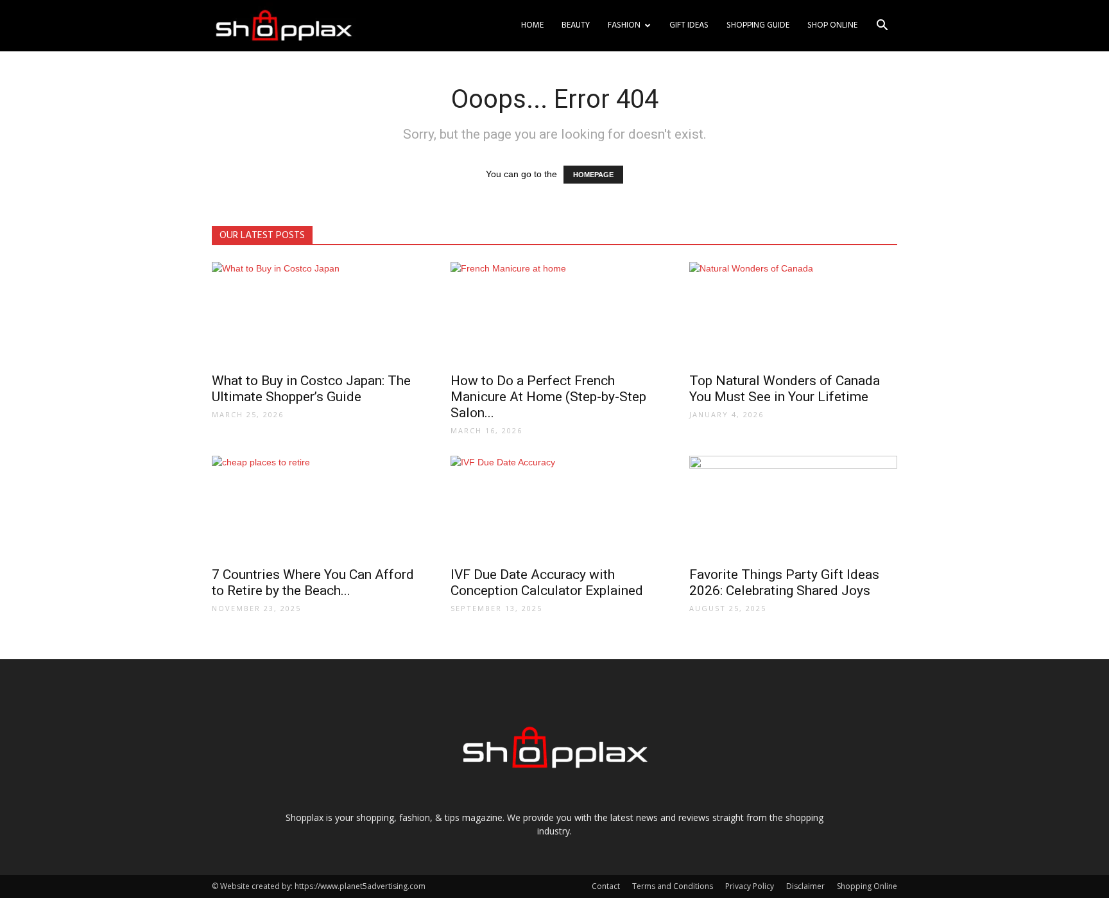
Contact (606, 886)
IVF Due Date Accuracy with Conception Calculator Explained (547, 582)
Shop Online (832, 25)
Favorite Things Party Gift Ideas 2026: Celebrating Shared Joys (784, 582)
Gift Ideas (689, 25)
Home (532, 25)
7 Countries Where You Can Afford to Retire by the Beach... (313, 582)
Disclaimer (805, 886)
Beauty (576, 25)
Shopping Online (867, 886)
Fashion (624, 25)
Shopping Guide (757, 25)
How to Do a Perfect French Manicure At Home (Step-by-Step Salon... (548, 396)
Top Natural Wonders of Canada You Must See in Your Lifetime (784, 388)
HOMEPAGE (593, 174)
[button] (881, 27)
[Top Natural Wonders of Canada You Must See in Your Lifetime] (793, 313)
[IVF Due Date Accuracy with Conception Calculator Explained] (554, 507)
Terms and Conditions (672, 886)
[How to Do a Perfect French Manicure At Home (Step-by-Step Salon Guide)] (554, 313)
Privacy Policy (749, 886)
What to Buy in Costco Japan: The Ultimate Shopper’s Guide (311, 388)
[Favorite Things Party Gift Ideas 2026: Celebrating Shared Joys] (793, 507)
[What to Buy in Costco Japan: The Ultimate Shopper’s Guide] (316, 313)
